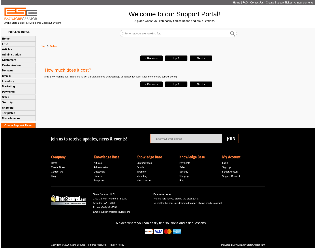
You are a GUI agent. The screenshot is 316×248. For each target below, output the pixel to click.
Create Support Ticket (279, 2)
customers (99, 171)
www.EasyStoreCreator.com (250, 244)
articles (98, 163)
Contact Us (257, 2)
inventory (141, 171)
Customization (11, 65)
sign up (226, 167)
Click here (147, 76)
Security (7, 102)
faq (181, 180)
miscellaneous (144, 180)
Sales (5, 97)
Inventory (8, 81)
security (183, 171)
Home (236, 2)
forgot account (230, 171)
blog (53, 176)
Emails (6, 75)
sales (182, 167)
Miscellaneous (11, 118)
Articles (7, 49)
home (54, 163)
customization (144, 163)
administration (101, 167)
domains (98, 176)
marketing (142, 176)
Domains (7, 70)
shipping (184, 176)
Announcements (303, 2)
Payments (8, 91)
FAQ (245, 2)
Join (231, 138)
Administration (11, 54)
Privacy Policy (116, 244)
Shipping (8, 107)
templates (99, 180)
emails (140, 167)
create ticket (58, 167)
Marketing (8, 86)
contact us (57, 171)
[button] (232, 33)
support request (231, 176)
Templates (8, 113)
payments (184, 163)
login (225, 163)
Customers (9, 59)
